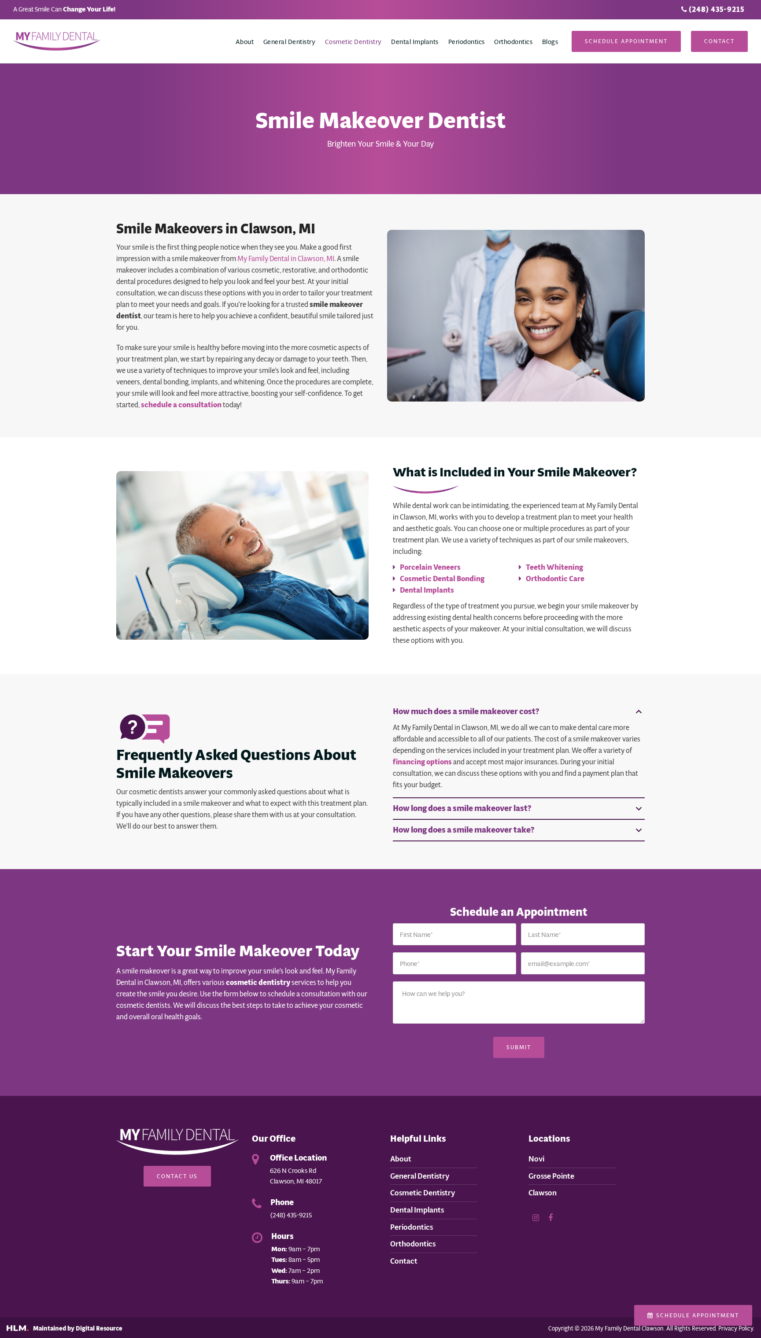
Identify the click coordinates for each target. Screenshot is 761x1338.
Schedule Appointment (626, 41)
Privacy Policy (735, 1328)
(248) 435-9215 (715, 9)
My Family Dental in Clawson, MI (285, 259)
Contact (719, 41)
